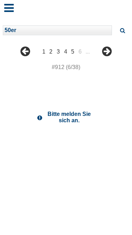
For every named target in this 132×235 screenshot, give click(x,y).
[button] (6, 5)
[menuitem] (25, 56)
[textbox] (57, 30)
